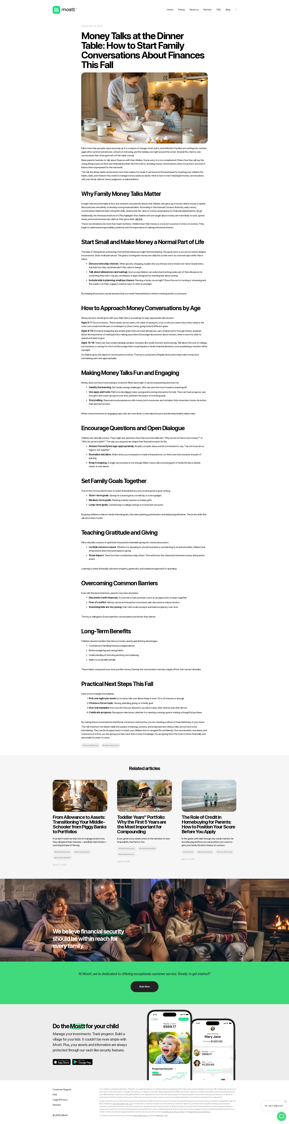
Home (170, 9)
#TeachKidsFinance (126, 854)
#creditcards (188, 852)
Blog (228, 9)
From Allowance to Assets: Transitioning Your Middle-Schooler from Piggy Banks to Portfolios (79, 824)
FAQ (219, 9)
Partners (207, 9)
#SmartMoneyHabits (62, 858)
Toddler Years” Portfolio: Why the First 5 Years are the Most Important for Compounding (141, 824)
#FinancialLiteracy (205, 852)
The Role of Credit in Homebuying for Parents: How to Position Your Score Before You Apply (208, 824)
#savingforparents (82, 852)
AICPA (139, 219)
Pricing (181, 9)
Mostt (128, 392)
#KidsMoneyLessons (111, 745)
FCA (199, 210)
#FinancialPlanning (90, 745)
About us (194, 9)
